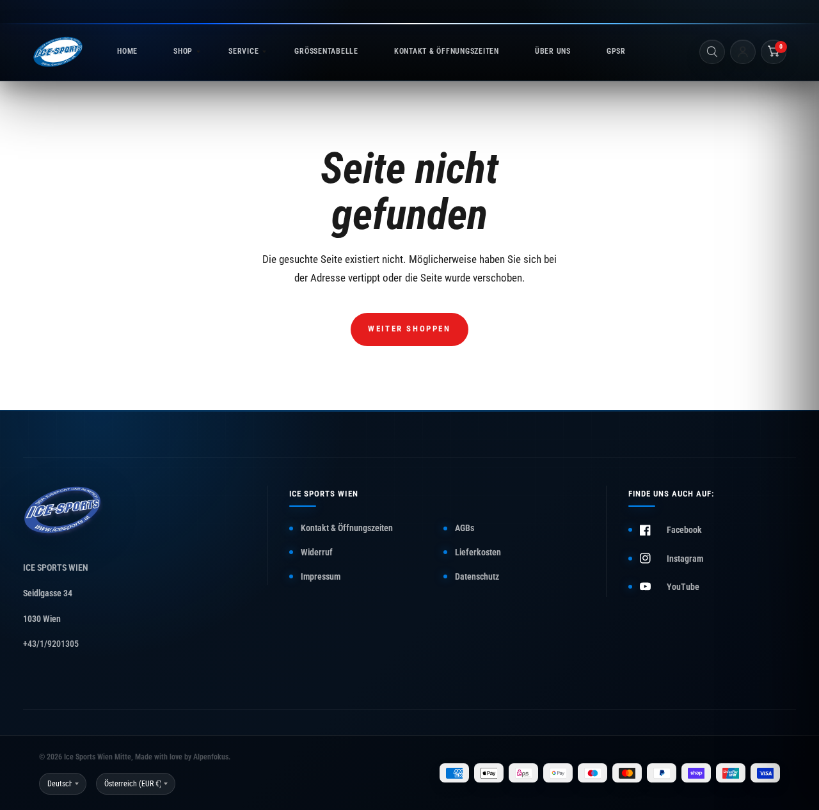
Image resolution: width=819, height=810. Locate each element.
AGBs (464, 528)
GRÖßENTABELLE (326, 51)
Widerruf (317, 552)
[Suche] (712, 52)
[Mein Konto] (743, 52)
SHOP (183, 51)
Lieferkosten (478, 552)
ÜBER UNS (553, 51)
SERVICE (243, 51)
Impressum (320, 576)
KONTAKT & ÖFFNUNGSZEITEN (446, 51)
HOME (127, 51)
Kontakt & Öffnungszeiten (347, 528)
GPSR (616, 51)
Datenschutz (477, 576)
